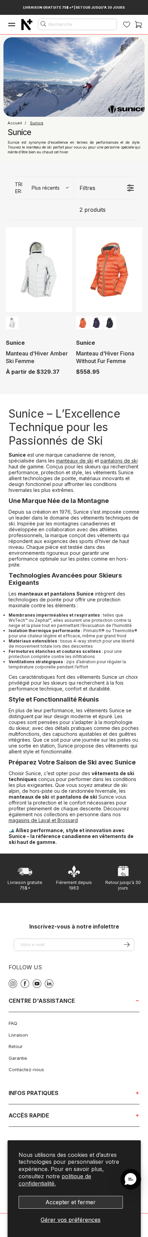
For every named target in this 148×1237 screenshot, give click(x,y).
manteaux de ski (74, 461)
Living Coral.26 (82, 322)
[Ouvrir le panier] (138, 24)
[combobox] (77, 24)
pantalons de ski (119, 461)
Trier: (37, 187)
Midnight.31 (96, 322)
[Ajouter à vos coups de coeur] (65, 235)
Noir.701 (109, 322)
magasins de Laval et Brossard (43, 820)
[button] (130, 1179)
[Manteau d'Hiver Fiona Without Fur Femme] (109, 269)
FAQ (13, 1023)
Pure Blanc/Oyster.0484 (12, 322)
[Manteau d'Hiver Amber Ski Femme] (38, 269)
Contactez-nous (26, 1069)
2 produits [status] (93, 209)
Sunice (36, 123)
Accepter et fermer (70, 1202)
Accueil (15, 123)
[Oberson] (26, 24)
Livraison (18, 1035)
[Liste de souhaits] (127, 24)
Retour (16, 1046)
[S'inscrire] (126, 944)
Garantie (18, 1058)
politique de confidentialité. (55, 1180)
